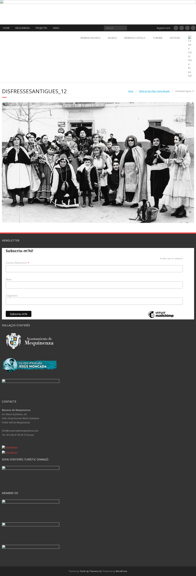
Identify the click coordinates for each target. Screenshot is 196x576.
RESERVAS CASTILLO (134, 38)
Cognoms (11, 295)
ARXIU (56, 28)
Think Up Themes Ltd (91, 571)
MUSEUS (112, 38)
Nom (8, 279)
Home (130, 91)
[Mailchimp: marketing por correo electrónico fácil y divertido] (161, 317)
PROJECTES (41, 28)
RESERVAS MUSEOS (90, 38)
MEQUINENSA (22, 28)
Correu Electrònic (17, 263)
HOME (6, 28)
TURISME (157, 38)
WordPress (121, 571)
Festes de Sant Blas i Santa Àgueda (154, 91)
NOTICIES (175, 38)
